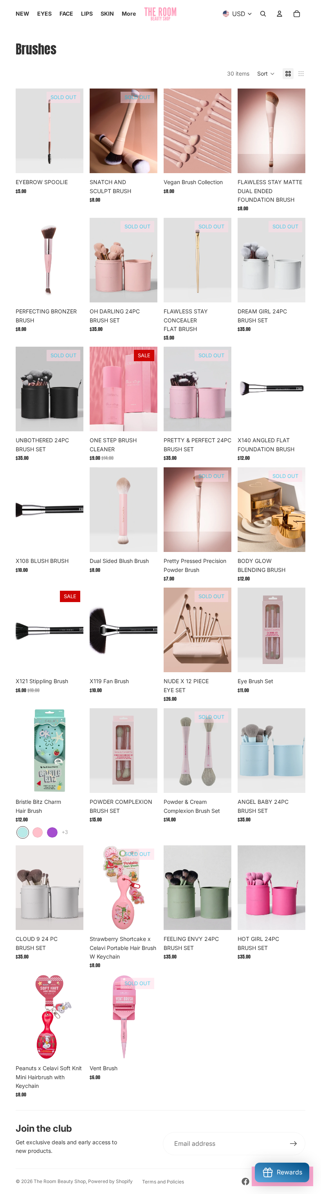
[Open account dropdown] (279, 13)
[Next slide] (74, 130)
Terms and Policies (163, 1182)
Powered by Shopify (110, 1181)
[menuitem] (129, 13)
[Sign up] (293, 1144)
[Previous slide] (24, 130)
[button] (266, 73)
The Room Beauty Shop (60, 1181)
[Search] (263, 13)
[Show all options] (65, 832)
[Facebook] (245, 1181)
